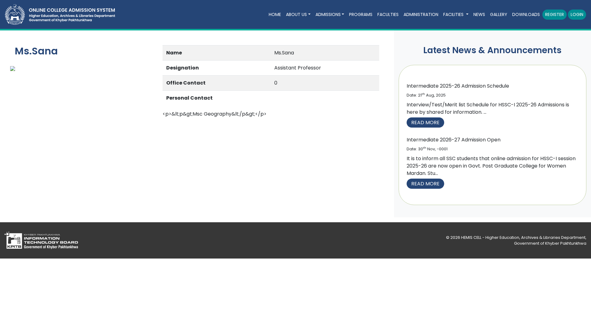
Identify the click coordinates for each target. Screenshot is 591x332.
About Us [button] (296, 14)
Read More (425, 122)
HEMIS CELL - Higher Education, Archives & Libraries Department (523, 237)
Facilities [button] (454, 14)
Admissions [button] (328, 14)
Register (554, 14)
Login (577, 14)
